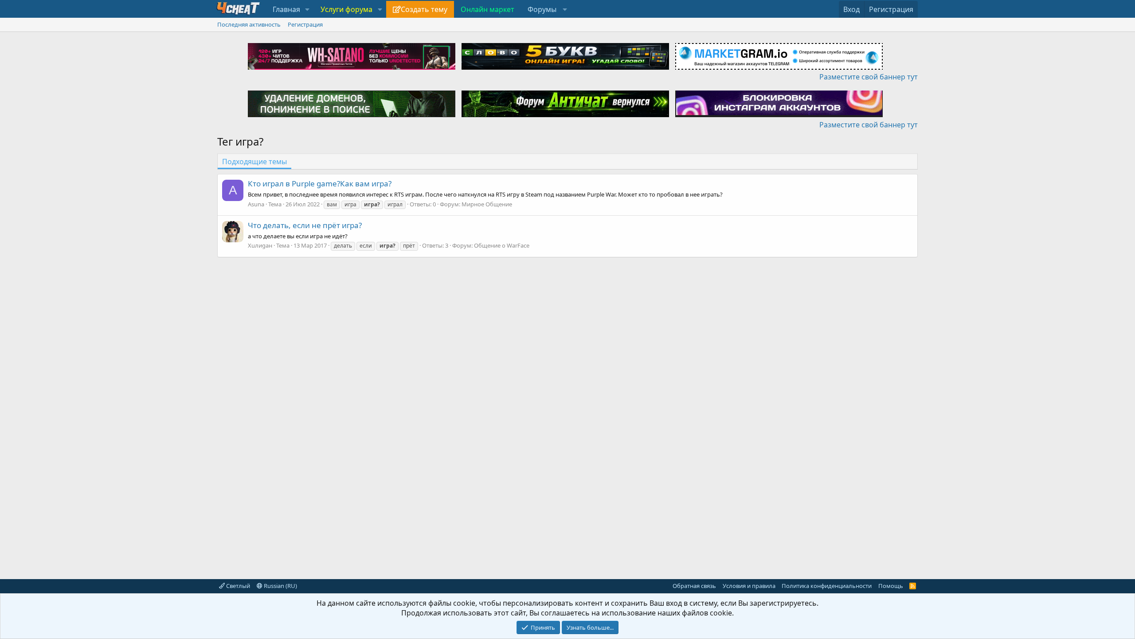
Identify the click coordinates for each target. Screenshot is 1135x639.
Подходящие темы (254, 161)
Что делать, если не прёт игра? (305, 225)
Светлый (237, 586)
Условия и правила (749, 586)
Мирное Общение (487, 204)
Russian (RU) (279, 586)
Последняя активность (249, 24)
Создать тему (424, 9)
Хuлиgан (260, 245)
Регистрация (305, 24)
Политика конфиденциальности (827, 586)
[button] (307, 9)
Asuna (256, 204)
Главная (286, 9)
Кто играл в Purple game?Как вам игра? (319, 183)
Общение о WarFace (501, 245)
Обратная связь (694, 586)
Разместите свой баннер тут (868, 77)
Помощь (890, 586)
